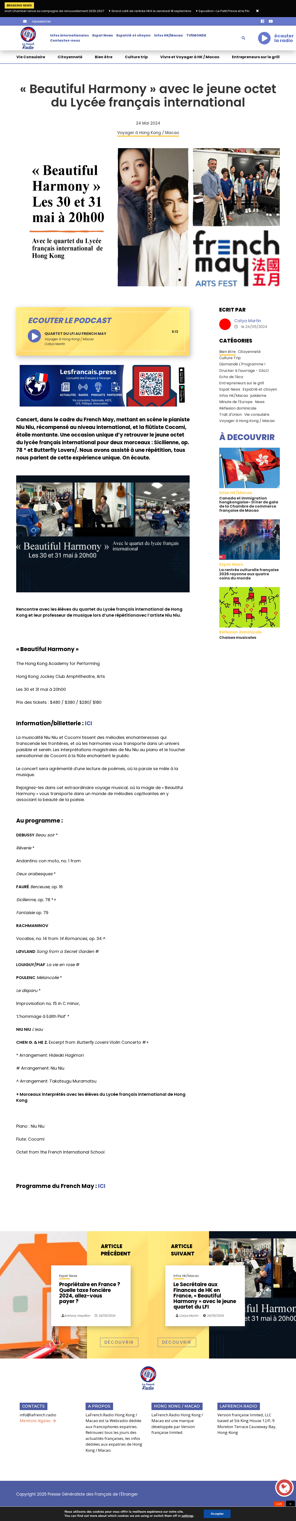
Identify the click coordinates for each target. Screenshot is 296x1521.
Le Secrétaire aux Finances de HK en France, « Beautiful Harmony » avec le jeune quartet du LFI (204, 1296)
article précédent (116, 1250)
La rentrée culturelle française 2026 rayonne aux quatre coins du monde (249, 574)
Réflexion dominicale (237, 408)
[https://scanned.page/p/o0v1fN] (103, 385)
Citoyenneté (70, 57)
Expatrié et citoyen (133, 35)
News (260, 401)
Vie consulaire (256, 414)
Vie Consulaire (30, 57)
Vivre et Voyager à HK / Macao (189, 57)
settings (187, 1516)
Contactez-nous (65, 40)
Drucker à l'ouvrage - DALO (244, 370)
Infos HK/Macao (168, 35)
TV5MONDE (196, 35)
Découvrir (119, 1342)
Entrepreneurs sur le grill (256, 57)
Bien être (103, 57)
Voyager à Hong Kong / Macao (69, 339)
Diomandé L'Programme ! (242, 364)
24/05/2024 (106, 1315)
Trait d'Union (230, 414)
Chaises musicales (237, 637)
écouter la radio (284, 38)
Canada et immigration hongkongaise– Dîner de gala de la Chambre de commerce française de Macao (248, 504)
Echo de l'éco (231, 376)
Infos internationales (69, 35)
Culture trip (136, 57)
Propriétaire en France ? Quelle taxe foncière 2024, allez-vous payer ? (89, 1293)
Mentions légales (35, 1420)
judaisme (258, 395)
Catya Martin (247, 321)
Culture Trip (230, 358)
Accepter (217, 1514)
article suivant (182, 1250)
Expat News (102, 35)
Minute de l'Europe (236, 401)
